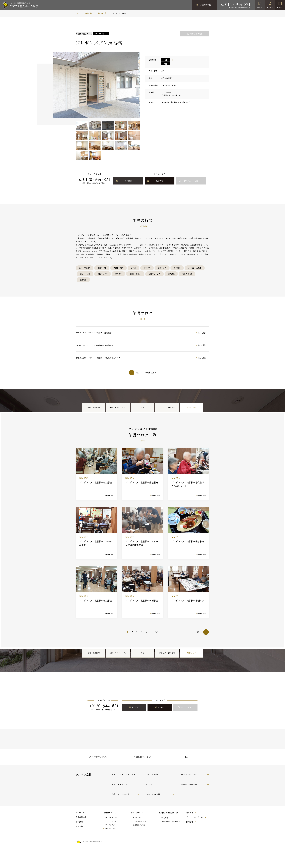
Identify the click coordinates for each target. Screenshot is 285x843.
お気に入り (260, 7)
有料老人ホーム (109, 812)
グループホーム (137, 812)
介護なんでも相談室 (120, 794)
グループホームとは (140, 821)
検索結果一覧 (102, 13)
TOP (77, 13)
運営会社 (189, 812)
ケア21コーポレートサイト (123, 774)
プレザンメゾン (110, 825)
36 (156, 632)
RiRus (149, 784)
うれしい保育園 (153, 794)
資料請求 (270, 7)
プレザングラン (110, 821)
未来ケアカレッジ (189, 774)
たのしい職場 (152, 774)
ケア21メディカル (119, 784)
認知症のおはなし (139, 825)
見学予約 (280, 7)
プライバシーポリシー (195, 817)
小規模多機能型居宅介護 (168, 812)
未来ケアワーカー (189, 784)
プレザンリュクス (111, 818)
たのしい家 (137, 818)
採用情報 (189, 821)
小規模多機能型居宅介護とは (171, 821)
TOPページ (80, 812)
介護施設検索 (88, 13)
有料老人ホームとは (112, 828)
